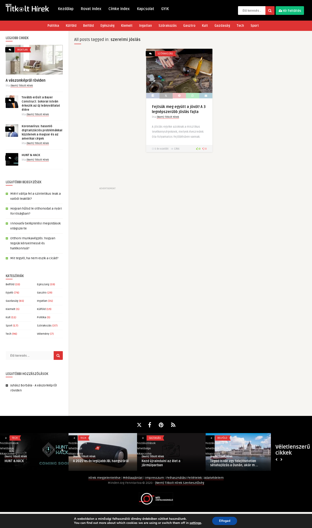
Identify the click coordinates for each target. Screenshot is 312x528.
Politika (53, 26)
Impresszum (155, 478)
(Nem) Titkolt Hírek (22, 85)
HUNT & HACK (31, 155)
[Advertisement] (107, 117)
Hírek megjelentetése (104, 478)
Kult (205, 26)
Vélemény (43, 334)
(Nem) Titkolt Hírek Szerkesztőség (179, 483)
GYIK (165, 9)
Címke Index (119, 9)
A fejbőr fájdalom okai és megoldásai (238, 461)
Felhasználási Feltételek (184, 478)
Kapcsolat (145, 9)
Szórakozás (168, 26)
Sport (255, 26)
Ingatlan (145, 26)
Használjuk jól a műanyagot (94, 461)
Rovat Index (91, 9)
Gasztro (189, 26)
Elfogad (224, 521)
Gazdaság (222, 26)
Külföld (71, 26)
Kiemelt (126, 26)
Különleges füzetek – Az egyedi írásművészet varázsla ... (165, 463)
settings (195, 523)
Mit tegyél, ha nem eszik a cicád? (34, 258)
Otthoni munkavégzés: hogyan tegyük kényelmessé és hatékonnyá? (32, 243)
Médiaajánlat (133, 478)
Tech (240, 26)
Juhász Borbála (21, 385)
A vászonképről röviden (25, 80)
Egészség (107, 26)
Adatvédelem (214, 478)
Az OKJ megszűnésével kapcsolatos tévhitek (31, 463)
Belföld (88, 26)
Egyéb (9, 292)
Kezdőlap (66, 9)
